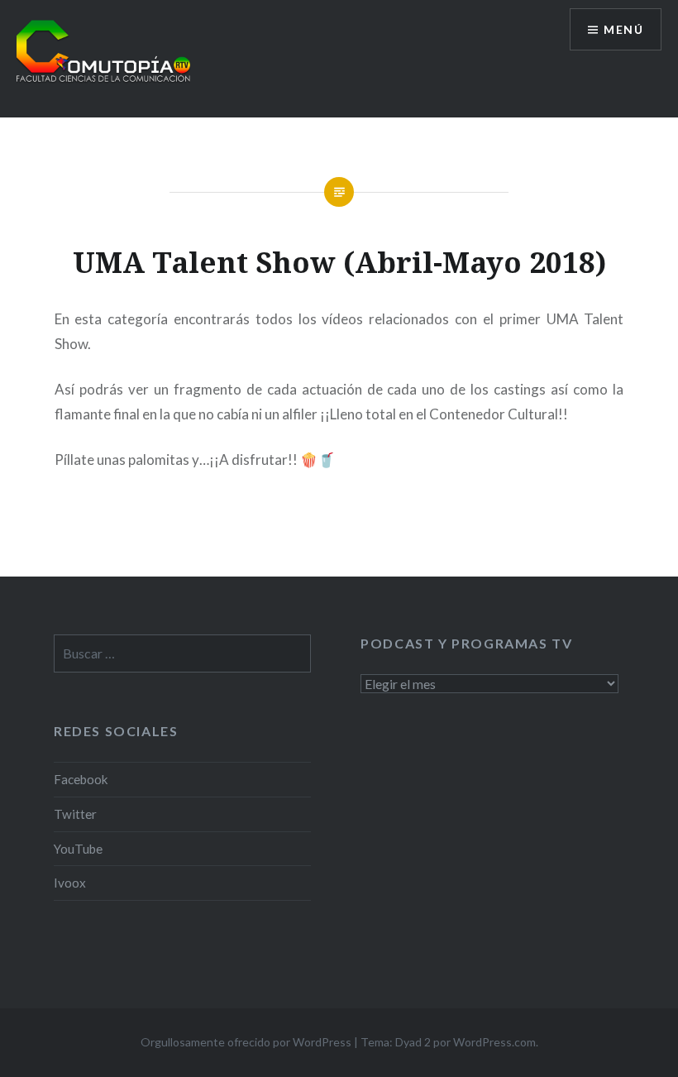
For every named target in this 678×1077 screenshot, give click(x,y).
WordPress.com (494, 1042)
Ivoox (70, 882)
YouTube (78, 848)
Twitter (75, 814)
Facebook (81, 779)
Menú (623, 29)
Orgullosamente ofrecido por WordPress (246, 1042)
